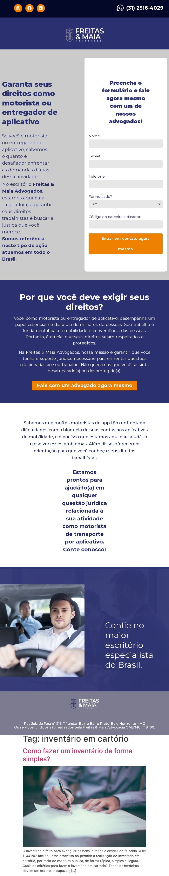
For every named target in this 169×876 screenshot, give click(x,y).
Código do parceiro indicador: (115, 217)
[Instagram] (18, 8)
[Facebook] (29, 8)
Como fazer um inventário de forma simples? (77, 755)
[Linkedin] (41, 8)
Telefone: (97, 176)
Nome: (95, 136)
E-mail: (95, 156)
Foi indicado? (100, 196)
